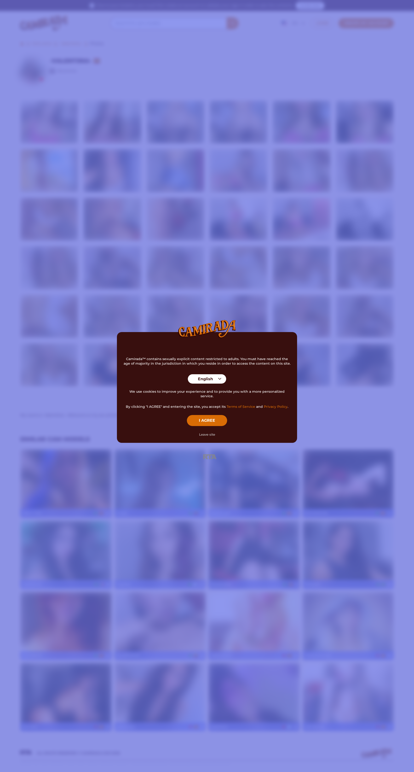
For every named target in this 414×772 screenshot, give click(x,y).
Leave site (207, 434)
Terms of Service (241, 406)
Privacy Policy (276, 406)
